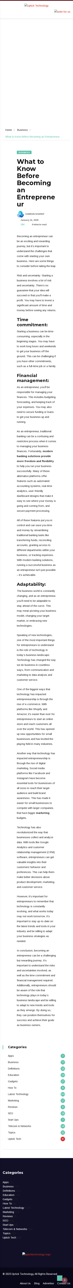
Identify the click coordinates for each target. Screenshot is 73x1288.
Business (22, 130)
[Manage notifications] (65, 1280)
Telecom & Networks (19, 1126)
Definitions (14, 1068)
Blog (37, 1283)
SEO (10, 1113)
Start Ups (13, 1119)
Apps (11, 1055)
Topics (11, 1132)
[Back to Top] (59, 1278)
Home (8, 130)
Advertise (48, 1283)
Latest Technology (18, 1094)
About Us (25, 1283)
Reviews (13, 1107)
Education (13, 1075)
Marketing (13, 1100)
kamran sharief (34, 214)
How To (12, 1087)
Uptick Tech (14, 1138)
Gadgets (13, 1081)
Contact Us (63, 1283)
